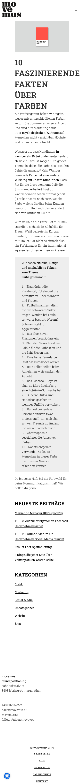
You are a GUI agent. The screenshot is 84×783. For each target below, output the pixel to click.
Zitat (18, 623)
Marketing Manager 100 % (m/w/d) (39, 513)
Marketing (22, 592)
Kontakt (42, 781)
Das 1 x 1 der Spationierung (33, 547)
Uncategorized (25, 608)
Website (20, 616)
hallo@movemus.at (14, 710)
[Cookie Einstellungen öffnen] (7, 778)
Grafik (19, 584)
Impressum (42, 767)
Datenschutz (42, 774)
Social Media (24, 600)
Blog (42, 760)
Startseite (42, 753)
